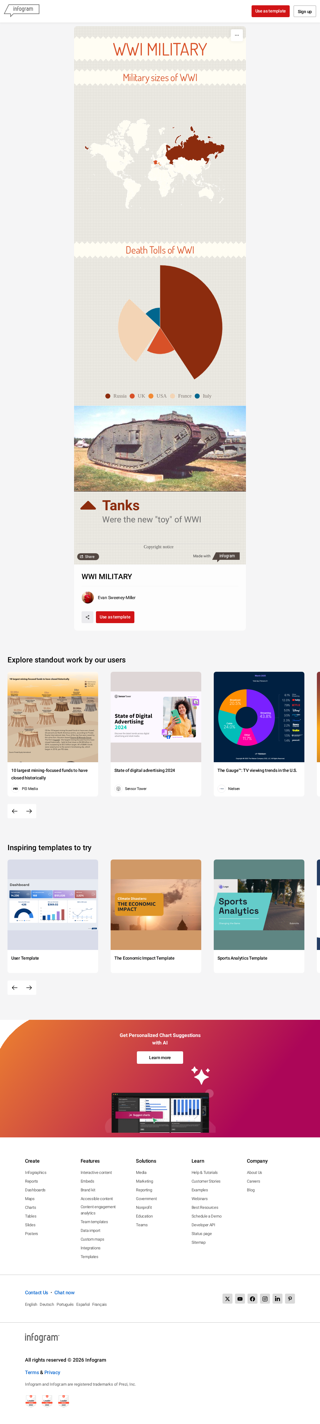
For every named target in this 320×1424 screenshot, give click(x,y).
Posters (31, 1233)
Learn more (160, 1057)
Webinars (200, 1198)
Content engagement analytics (98, 1209)
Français (99, 1304)
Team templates (94, 1221)
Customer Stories (206, 1181)
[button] (154, 152)
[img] (191, 322)
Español (83, 1304)
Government (146, 1198)
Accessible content (97, 1198)
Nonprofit (144, 1207)
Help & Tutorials (205, 1172)
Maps (30, 1198)
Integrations (91, 1248)
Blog (250, 1190)
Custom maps (92, 1239)
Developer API (203, 1225)
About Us (254, 1172)
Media (141, 1172)
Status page (202, 1233)
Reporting (144, 1190)
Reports (31, 1181)
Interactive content (96, 1172)
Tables (30, 1216)
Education (144, 1216)
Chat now (64, 1293)
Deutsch (47, 1304)
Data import (90, 1230)
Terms (32, 1372)
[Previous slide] (15, 811)
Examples (200, 1190)
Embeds (87, 1181)
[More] (237, 35)
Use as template (270, 10)
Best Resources (205, 1207)
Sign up (305, 11)
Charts (30, 1207)
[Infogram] (21, 11)
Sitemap (199, 1242)
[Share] (87, 617)
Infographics (35, 1172)
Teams (142, 1225)
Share (89, 557)
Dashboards (35, 1190)
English (31, 1304)
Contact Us (36, 1293)
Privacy (52, 1372)
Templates (89, 1256)
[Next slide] (29, 811)
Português (65, 1304)
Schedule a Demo (207, 1216)
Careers (253, 1181)
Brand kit (88, 1190)
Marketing (144, 1181)
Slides (30, 1225)
